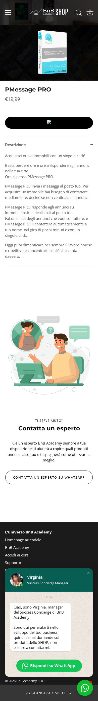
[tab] (49, 210)
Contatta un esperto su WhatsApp (49, 477)
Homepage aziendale (23, 539)
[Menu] (8, 12)
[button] (88, 572)
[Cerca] (78, 13)
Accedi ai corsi (17, 554)
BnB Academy (17, 547)
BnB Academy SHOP (31, 681)
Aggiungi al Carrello (49, 692)
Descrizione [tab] (15, 144)
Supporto (13, 562)
